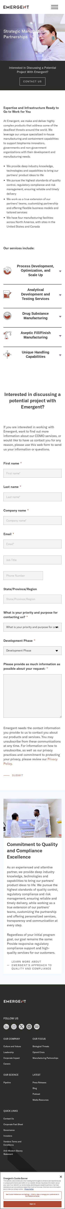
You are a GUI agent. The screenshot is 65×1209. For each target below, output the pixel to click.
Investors (7, 1135)
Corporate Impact (11, 1058)
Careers (6, 1063)
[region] (32, 1190)
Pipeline (7, 1082)
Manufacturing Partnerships (45, 1058)
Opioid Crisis (39, 1052)
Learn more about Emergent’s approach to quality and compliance (32, 965)
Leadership (8, 1052)
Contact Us (32, 81)
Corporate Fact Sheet (13, 1124)
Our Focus (39, 1038)
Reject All (33, 1204)
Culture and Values (12, 1046)
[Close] (61, 1177)
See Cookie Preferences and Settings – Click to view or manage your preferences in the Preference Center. (32, 1195)
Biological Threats (41, 1046)
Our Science (11, 1074)
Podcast (36, 1094)
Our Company (11, 1038)
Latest (36, 1074)
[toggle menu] (54, 7)
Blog (35, 1088)
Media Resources (41, 1100)
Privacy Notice (28, 1189)
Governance (9, 1130)
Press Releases (39, 1082)
